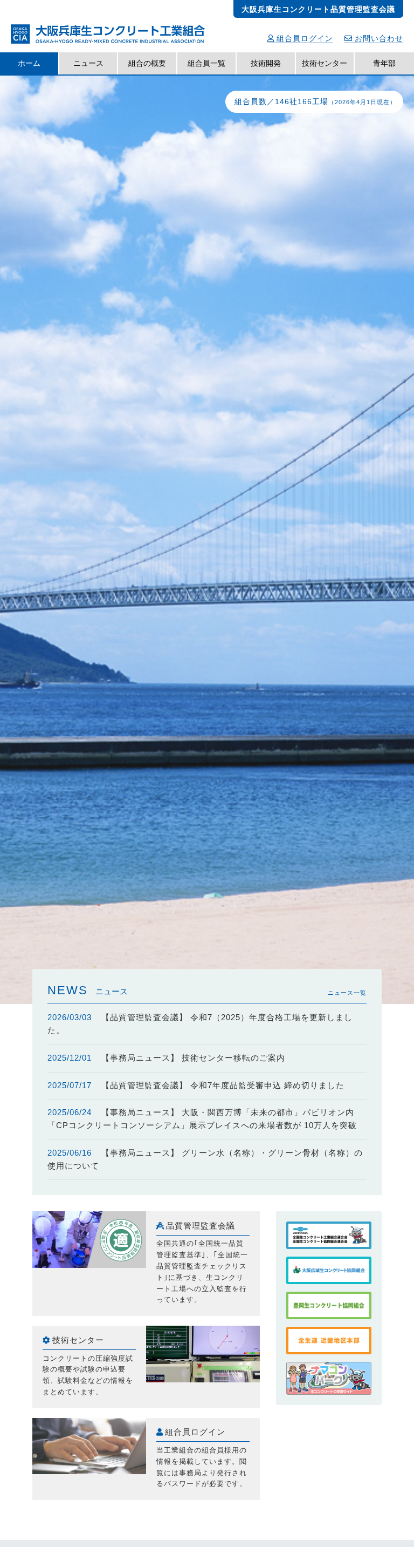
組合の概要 (147, 63)
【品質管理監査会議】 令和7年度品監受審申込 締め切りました (196, 1085)
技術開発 (266, 63)
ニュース (88, 63)
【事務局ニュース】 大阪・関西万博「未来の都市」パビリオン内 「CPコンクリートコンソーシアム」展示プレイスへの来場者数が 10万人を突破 (202, 1119)
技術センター (324, 63)
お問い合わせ (379, 38)
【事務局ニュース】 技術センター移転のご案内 (166, 1058)
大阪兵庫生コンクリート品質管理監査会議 (318, 9)
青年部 (384, 63)
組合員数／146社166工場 (315, 101)
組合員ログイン (305, 38)
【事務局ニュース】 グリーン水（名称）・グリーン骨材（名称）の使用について (205, 1159)
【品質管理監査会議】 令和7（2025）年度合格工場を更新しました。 (200, 1024)
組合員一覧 (206, 63)
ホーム (29, 63)
